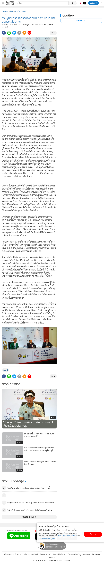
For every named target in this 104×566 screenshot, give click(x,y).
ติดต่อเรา (52, 557)
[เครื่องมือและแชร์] (102, 3)
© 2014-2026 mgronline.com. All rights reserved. (52, 560)
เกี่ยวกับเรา (96, 554)
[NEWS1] (84, 3)
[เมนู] (3, 3)
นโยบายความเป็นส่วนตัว (13, 554)
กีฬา (12, 11)
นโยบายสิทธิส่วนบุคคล (47, 538)
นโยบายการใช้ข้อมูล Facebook (78, 554)
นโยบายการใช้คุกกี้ (31, 554)
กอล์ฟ (17, 11)
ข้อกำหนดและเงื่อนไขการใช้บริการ (52, 554)
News (24, 11)
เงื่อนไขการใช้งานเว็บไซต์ (67, 535)
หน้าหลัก (5, 11)
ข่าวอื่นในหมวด (29, 517)
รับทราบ (92, 534)
